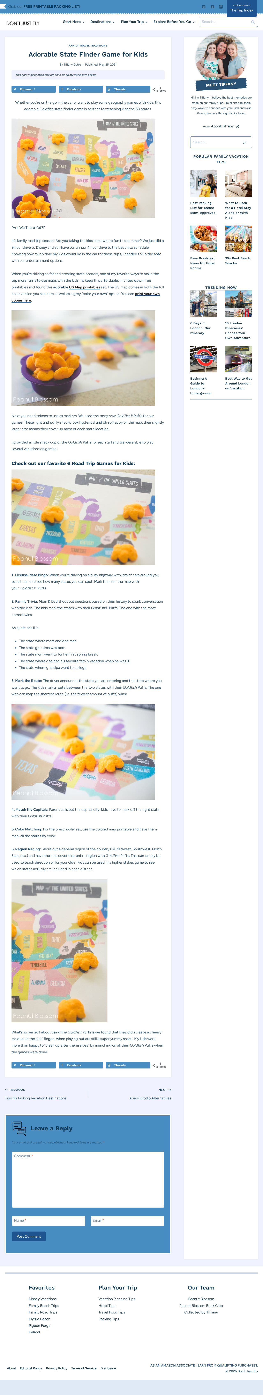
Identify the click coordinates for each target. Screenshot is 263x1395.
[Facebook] (212, 6)
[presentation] (203, 183)
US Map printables (84, 287)
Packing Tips (108, 1319)
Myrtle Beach (39, 1319)
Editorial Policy (31, 1368)
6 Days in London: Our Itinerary (200, 328)
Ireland (34, 1332)
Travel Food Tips (111, 1312)
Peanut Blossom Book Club (201, 1305)
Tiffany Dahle (72, 64)
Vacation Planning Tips (116, 1299)
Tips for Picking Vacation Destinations (35, 1094)
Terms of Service (84, 1368)
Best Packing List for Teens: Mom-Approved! (203, 208)
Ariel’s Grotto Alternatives (150, 1094)
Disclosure (108, 1368)
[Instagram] (221, 6)
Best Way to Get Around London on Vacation (238, 383)
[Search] (245, 142)
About (11, 1368)
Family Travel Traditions (88, 45)
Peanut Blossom (201, 1299)
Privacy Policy (56, 1368)
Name (20, 1220)
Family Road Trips (43, 1312)
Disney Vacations (43, 1299)
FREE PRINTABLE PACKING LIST (51, 6)
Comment (23, 1156)
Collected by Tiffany (201, 1312)
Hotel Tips (106, 1305)
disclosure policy (85, 75)
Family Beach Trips (44, 1305)
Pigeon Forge (40, 1325)
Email (98, 1220)
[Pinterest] (204, 6)
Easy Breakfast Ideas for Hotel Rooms (202, 263)
